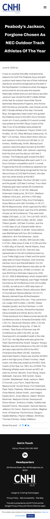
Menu (45, 7)
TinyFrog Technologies (29, 493)
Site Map (39, 498)
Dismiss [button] (30, 516)
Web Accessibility (27, 498)
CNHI (11, 8)
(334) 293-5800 (31, 448)
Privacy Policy (12, 498)
